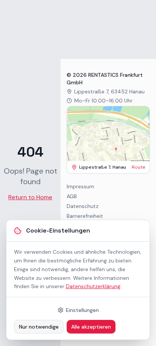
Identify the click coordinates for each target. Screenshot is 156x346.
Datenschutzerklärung (93, 286)
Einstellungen (82, 310)
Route (138, 167)
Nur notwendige (39, 326)
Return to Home (30, 197)
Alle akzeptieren (91, 326)
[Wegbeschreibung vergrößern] (108, 133)
